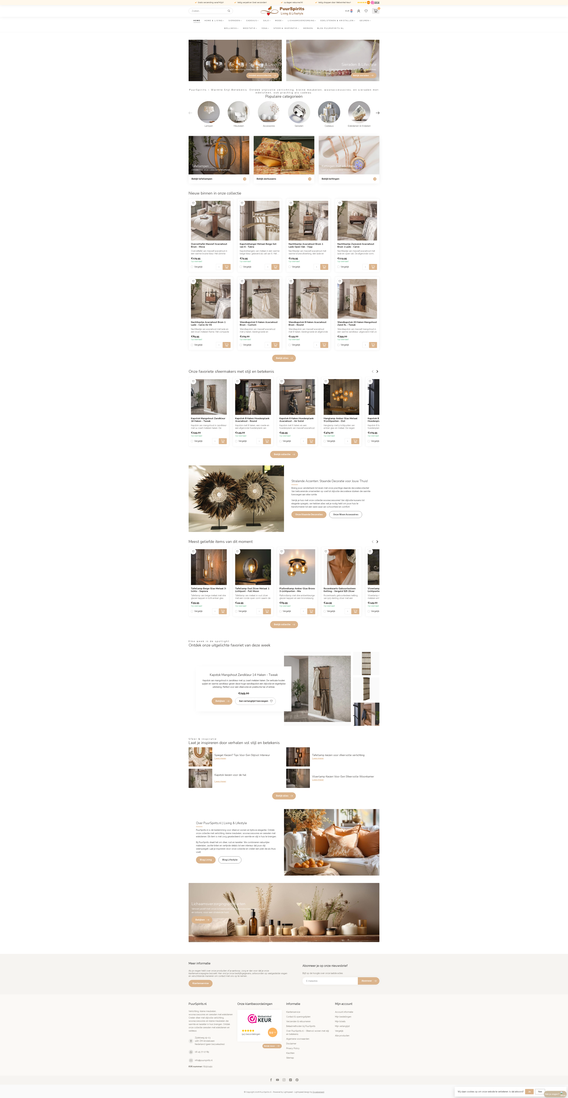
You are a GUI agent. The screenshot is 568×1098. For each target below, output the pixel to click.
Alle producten (342, 1035)
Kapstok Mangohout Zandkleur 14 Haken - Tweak (208, 420)
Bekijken (220, 701)
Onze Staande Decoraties (309, 514)
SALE (266, 21)
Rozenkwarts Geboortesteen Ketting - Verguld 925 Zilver (340, 590)
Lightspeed (288, 1092)
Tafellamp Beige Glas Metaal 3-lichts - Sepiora (209, 590)
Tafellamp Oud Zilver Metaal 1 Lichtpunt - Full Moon (252, 590)
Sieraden (234, 21)
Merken (308, 28)
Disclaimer (291, 1043)
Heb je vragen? (552, 1094)
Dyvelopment (318, 1092)
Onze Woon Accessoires (345, 514)
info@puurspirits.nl (204, 1060)
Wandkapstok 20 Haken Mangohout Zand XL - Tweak (357, 323)
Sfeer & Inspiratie (285, 28)
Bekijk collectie (282, 454)
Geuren (364, 21)
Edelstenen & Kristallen (337, 21)
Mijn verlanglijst (342, 1026)
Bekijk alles (282, 358)
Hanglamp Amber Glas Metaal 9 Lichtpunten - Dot (341, 420)
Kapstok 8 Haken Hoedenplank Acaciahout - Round (252, 420)
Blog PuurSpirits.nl (330, 28)
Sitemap (290, 1058)
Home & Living (213, 21)
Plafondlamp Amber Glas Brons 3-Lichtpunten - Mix (297, 590)
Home (196, 21)
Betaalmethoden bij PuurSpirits (300, 1026)
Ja (529, 1091)
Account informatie (344, 1012)
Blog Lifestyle (230, 860)
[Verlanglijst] (366, 11)
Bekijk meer (269, 1046)
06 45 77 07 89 (202, 1052)
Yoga (264, 28)
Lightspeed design (302, 1092)
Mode (278, 21)
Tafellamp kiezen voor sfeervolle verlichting (338, 755)
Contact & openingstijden (298, 1017)
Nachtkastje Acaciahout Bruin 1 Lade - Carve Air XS (208, 323)
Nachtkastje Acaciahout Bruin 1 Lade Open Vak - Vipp (306, 245)
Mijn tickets (340, 1021)
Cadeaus (251, 21)
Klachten (290, 1053)
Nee (540, 1091)
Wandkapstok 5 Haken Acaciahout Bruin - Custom (259, 323)
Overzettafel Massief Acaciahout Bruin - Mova (209, 245)
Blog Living (206, 860)
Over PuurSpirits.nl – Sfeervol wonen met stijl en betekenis (307, 1032)
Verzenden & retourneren (298, 1021)
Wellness (230, 28)
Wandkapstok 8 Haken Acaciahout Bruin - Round (307, 323)
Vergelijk (198, 267)
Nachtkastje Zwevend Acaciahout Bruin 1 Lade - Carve (355, 245)
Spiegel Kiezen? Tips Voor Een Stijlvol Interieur (242, 755)
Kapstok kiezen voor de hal (230, 775)
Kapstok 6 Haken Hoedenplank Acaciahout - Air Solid (296, 420)
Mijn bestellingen (343, 1017)
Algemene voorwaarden (297, 1039)
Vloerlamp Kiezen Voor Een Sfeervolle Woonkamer (343, 776)
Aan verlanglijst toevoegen (253, 701)
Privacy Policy (293, 1048)
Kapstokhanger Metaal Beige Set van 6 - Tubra (258, 245)
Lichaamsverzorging (301, 21)
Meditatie (249, 28)
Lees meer (220, 758)
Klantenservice (200, 983)
